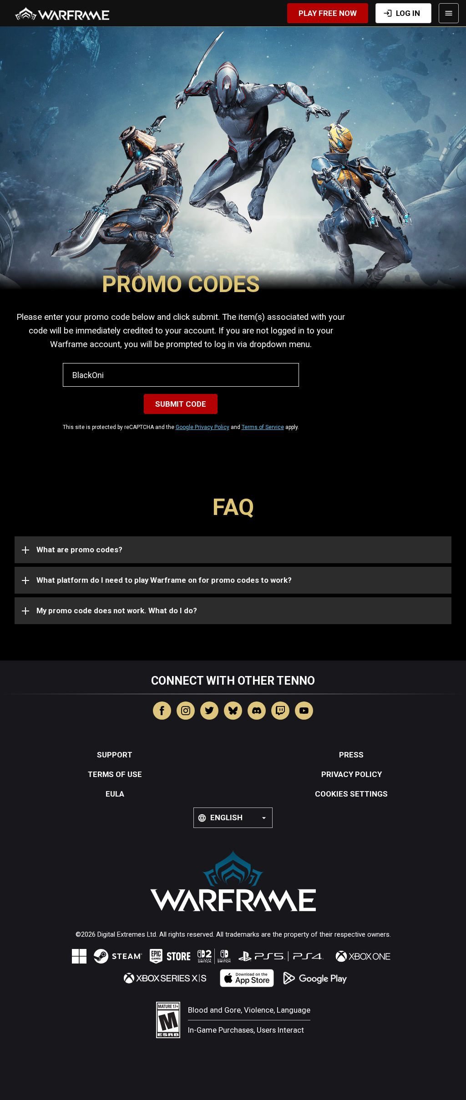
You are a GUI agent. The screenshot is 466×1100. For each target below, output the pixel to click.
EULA (115, 793)
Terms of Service (263, 427)
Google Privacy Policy (202, 427)
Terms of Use (115, 774)
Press (351, 754)
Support (114, 754)
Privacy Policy (351, 774)
